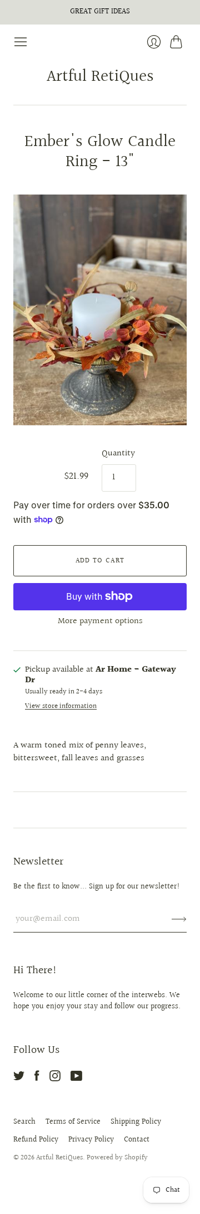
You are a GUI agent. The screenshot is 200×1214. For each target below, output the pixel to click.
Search (24, 1122)
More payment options (100, 621)
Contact (136, 1140)
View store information (61, 706)
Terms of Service (73, 1122)
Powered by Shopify (117, 1157)
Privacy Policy (91, 1140)
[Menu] (20, 42)
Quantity (118, 454)
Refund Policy (35, 1140)
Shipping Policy (136, 1122)
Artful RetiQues (100, 77)
